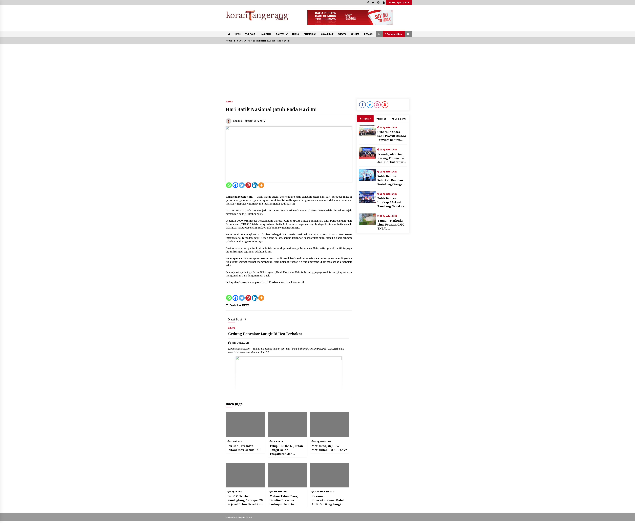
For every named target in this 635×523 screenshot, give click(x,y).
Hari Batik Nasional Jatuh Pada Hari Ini (271, 109)
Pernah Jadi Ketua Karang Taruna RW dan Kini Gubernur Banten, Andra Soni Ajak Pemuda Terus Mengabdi (390, 158)
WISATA (342, 34)
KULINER (355, 34)
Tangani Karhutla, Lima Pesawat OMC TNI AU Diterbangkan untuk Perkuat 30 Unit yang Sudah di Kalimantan (391, 224)
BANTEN (280, 34)
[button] (379, 34)
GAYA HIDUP (327, 34)
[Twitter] (242, 185)
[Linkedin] (255, 185)
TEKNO (295, 34)
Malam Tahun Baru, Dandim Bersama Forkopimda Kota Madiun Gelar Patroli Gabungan (284, 500)
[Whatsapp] (229, 185)
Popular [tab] (366, 118)
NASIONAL (266, 34)
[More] (261, 185)
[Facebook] (235, 185)
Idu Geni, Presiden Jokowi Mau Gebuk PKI (244, 448)
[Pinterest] (248, 185)
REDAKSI (368, 34)
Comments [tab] (400, 118)
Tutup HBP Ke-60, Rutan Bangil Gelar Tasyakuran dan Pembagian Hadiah (286, 450)
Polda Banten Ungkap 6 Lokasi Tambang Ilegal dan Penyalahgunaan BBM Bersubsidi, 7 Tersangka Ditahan (391, 202)
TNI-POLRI (250, 34)
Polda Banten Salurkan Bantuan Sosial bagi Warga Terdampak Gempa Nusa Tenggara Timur (390, 180)
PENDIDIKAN (310, 34)
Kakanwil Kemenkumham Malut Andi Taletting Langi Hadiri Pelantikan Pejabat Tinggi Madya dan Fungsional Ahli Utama (328, 500)
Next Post (235, 319)
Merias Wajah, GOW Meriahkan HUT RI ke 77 (329, 448)
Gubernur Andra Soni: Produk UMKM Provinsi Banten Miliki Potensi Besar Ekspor (391, 136)
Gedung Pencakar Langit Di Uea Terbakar (265, 334)
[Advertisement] (317, 69)
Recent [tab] (382, 118)
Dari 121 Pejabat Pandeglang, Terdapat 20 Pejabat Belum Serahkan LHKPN (245, 500)
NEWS (238, 34)
